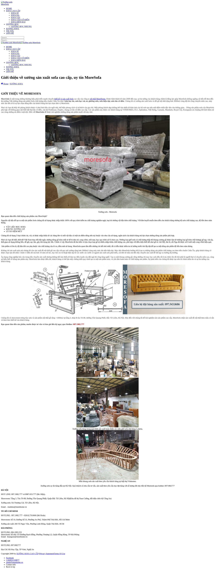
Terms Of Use (59, 554)
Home (5, 84)
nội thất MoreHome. (98, 99)
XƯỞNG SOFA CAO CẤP (27, 554)
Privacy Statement (46, 554)
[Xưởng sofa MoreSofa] (10, 4)
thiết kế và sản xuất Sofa (63, 99)
